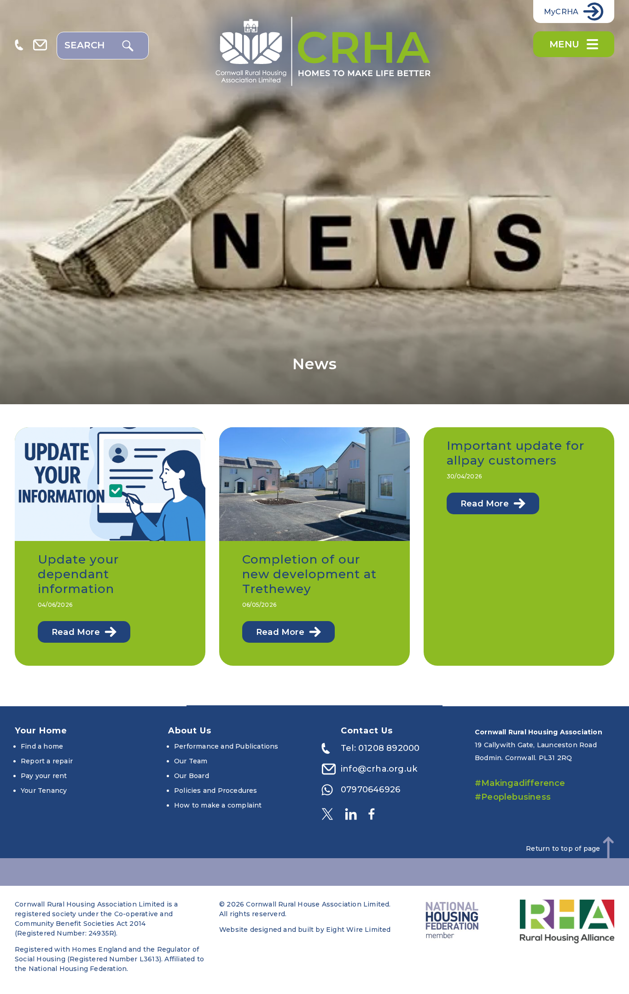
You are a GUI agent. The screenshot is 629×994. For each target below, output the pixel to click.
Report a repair (47, 761)
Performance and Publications (226, 746)
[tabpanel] (314, 202)
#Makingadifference (520, 783)
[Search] (128, 46)
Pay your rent (44, 776)
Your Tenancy (44, 790)
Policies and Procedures (215, 790)
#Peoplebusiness (513, 797)
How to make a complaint (218, 805)
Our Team (191, 761)
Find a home (42, 746)
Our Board (191, 776)
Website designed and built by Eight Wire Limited (305, 929)
